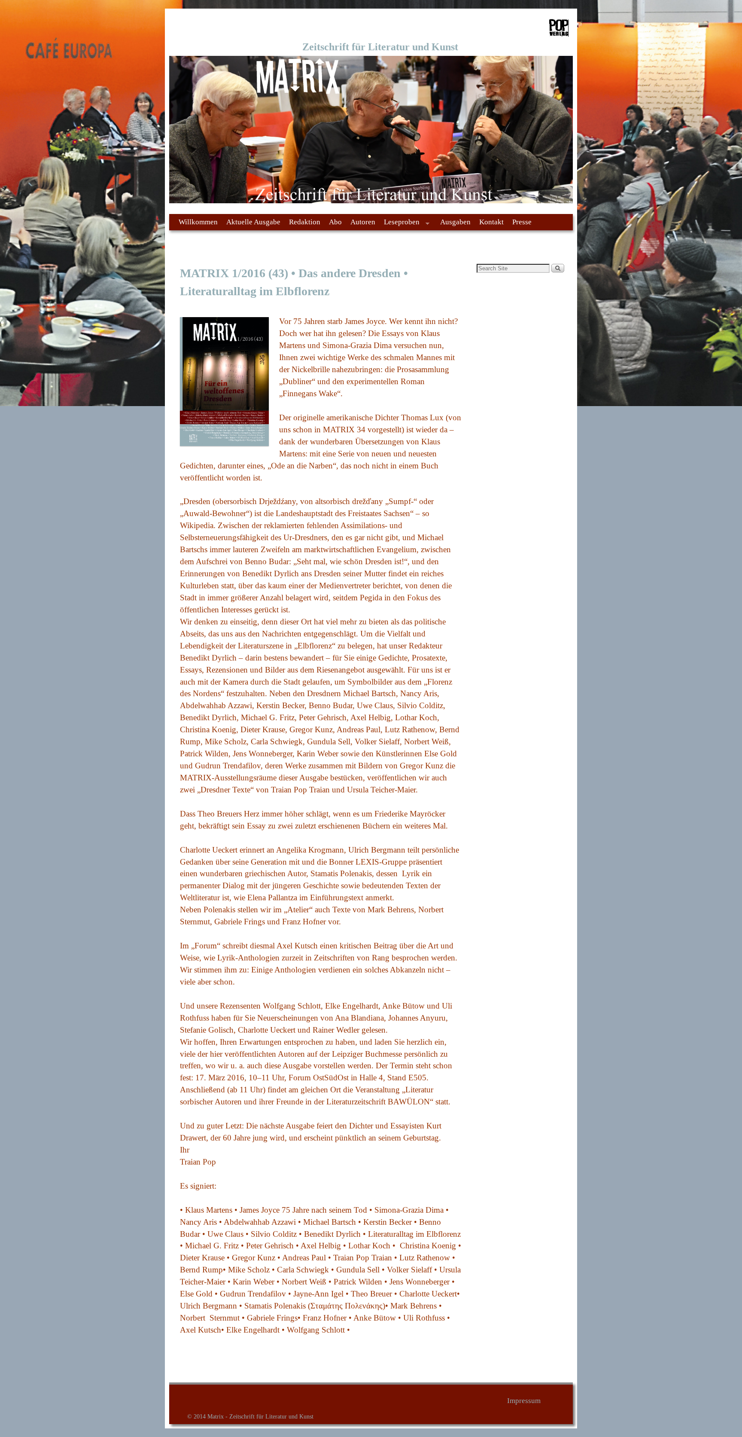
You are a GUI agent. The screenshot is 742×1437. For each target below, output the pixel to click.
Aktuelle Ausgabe (253, 222)
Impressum (524, 1401)
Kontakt (491, 222)
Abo (335, 222)
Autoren (362, 222)
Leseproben (400, 224)
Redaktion (304, 222)
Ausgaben (455, 222)
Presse (522, 222)
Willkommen (198, 222)
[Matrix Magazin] (371, 130)
